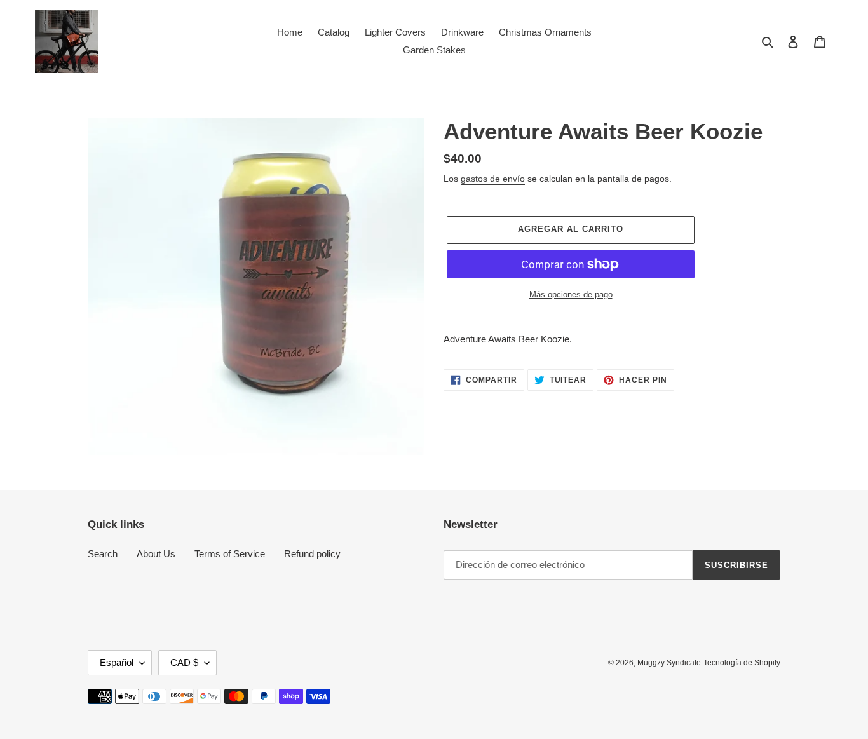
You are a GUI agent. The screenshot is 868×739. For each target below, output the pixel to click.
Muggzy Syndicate (669, 662)
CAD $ (184, 662)
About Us (156, 553)
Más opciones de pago (571, 294)
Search (103, 553)
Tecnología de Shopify (741, 662)
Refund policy (312, 553)
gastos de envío (493, 178)
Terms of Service (229, 553)
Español (116, 662)
